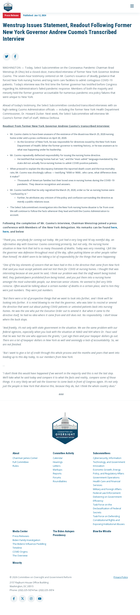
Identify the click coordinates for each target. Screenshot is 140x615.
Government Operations (106, 477)
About (16, 453)
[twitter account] (22, 598)
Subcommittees (101, 453)
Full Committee (21, 462)
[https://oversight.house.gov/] (6, 6)
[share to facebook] (15, 57)
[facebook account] (14, 598)
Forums (57, 477)
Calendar (58, 458)
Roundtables (60, 481)
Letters (56, 465)
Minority (17, 562)
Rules (16, 465)
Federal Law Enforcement (106, 493)
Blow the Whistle (102, 531)
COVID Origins (20, 551)
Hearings (58, 462)
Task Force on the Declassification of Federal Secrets (107, 508)
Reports (57, 473)
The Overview (20, 555)
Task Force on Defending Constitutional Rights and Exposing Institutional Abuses (109, 520)
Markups (57, 469)
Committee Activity (63, 453)
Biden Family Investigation (26, 540)
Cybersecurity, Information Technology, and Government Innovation (109, 462)
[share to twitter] (7, 57)
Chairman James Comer (25, 458)
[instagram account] (31, 598)
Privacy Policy (121, 577)
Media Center (20, 531)
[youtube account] (39, 598)
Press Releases (21, 536)
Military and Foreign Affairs (107, 489)
